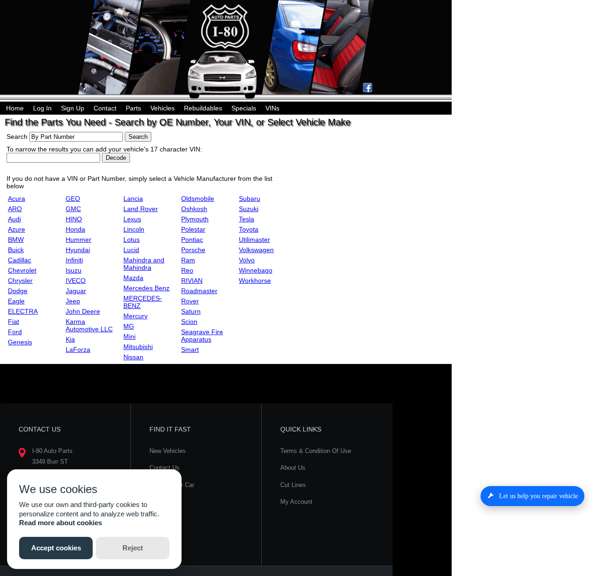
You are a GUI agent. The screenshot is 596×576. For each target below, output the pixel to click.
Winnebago (255, 270)
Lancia (133, 198)
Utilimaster (254, 239)
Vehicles (162, 108)
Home (15, 108)
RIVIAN (192, 280)
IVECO (76, 280)
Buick (16, 250)
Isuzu (73, 270)
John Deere (83, 311)
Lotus (131, 239)
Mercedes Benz (146, 288)
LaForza (78, 349)
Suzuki (248, 209)
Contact (105, 108)
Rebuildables (203, 108)
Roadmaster (199, 291)
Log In (42, 108)
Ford (15, 332)
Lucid (131, 250)
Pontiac (192, 239)
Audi (14, 219)
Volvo (247, 260)
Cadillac (19, 260)
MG (128, 326)
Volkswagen (256, 250)
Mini (129, 336)
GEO (73, 198)
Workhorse (255, 280)
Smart (190, 349)
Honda (75, 229)
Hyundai (78, 250)
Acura (16, 198)
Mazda (133, 277)
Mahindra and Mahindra (143, 263)
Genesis (20, 342)
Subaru (249, 198)
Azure (16, 229)
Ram (188, 260)
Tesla (246, 219)
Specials (243, 108)
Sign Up (72, 108)
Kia (70, 339)
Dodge (17, 291)
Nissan (133, 357)
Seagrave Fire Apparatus (202, 335)
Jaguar (76, 291)
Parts (133, 108)
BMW (16, 239)
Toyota (248, 229)
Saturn (191, 311)
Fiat (13, 321)
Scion (189, 321)
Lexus (132, 219)
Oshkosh (194, 209)
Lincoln (133, 229)
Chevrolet (22, 270)
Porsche (193, 250)
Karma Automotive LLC (89, 325)
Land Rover (140, 209)
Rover (190, 301)
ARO (15, 209)
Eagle (16, 301)
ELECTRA (23, 311)
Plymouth (195, 219)
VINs (272, 108)
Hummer (78, 239)
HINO (74, 219)
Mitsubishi (138, 346)
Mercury (135, 316)
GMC (73, 209)
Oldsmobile (197, 198)
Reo (187, 270)
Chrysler (20, 280)
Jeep (73, 301)
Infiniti (74, 260)
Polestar (193, 229)
